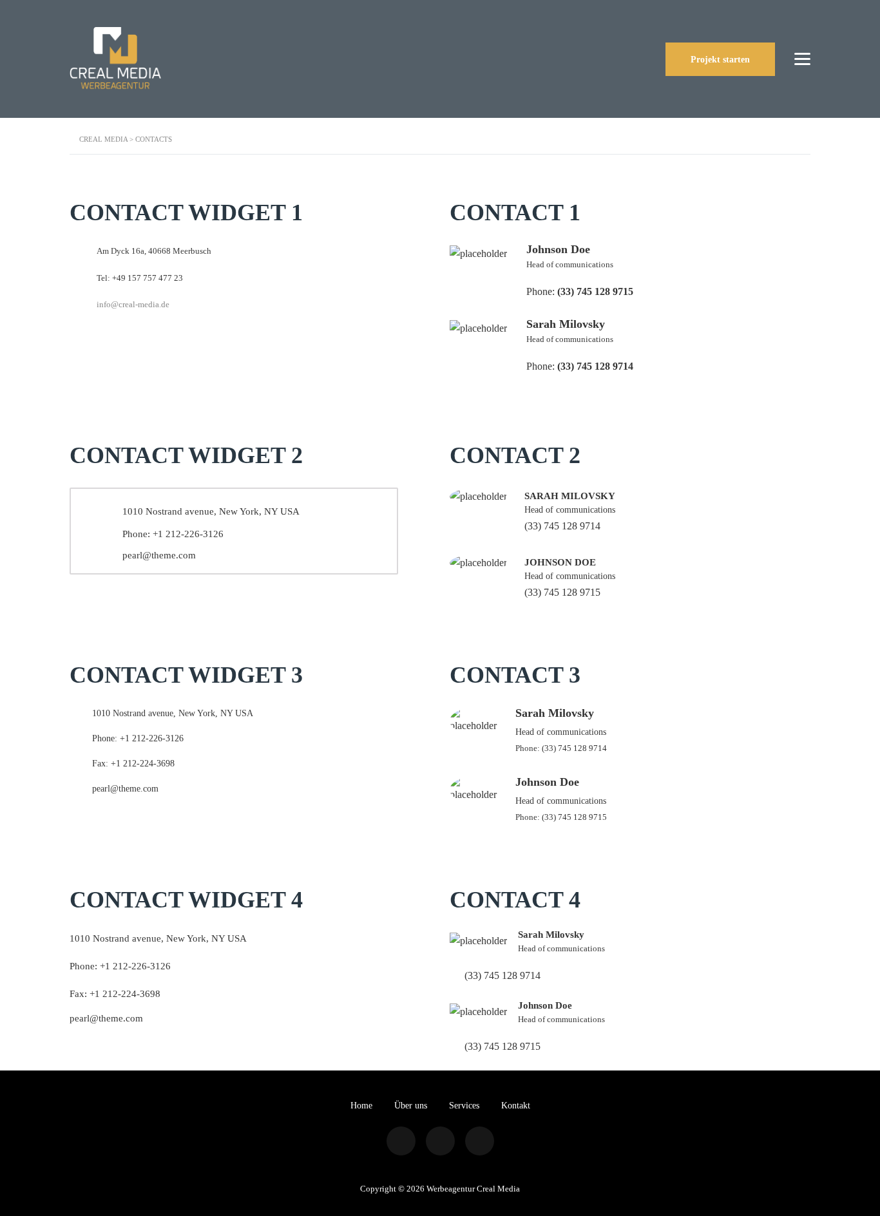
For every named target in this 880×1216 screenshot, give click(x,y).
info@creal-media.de (133, 304)
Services (464, 1105)
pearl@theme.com (159, 555)
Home (361, 1105)
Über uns (410, 1105)
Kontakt (515, 1105)
